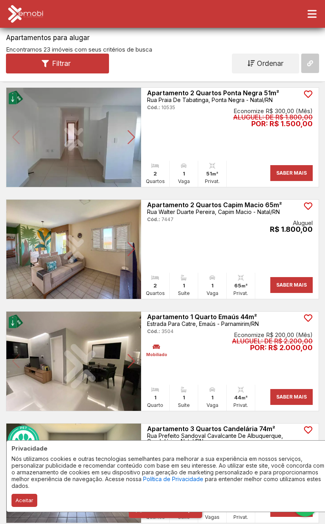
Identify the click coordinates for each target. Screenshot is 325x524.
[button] (16, 137)
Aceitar (24, 500)
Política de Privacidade (173, 479)
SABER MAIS (291, 173)
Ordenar (269, 63)
